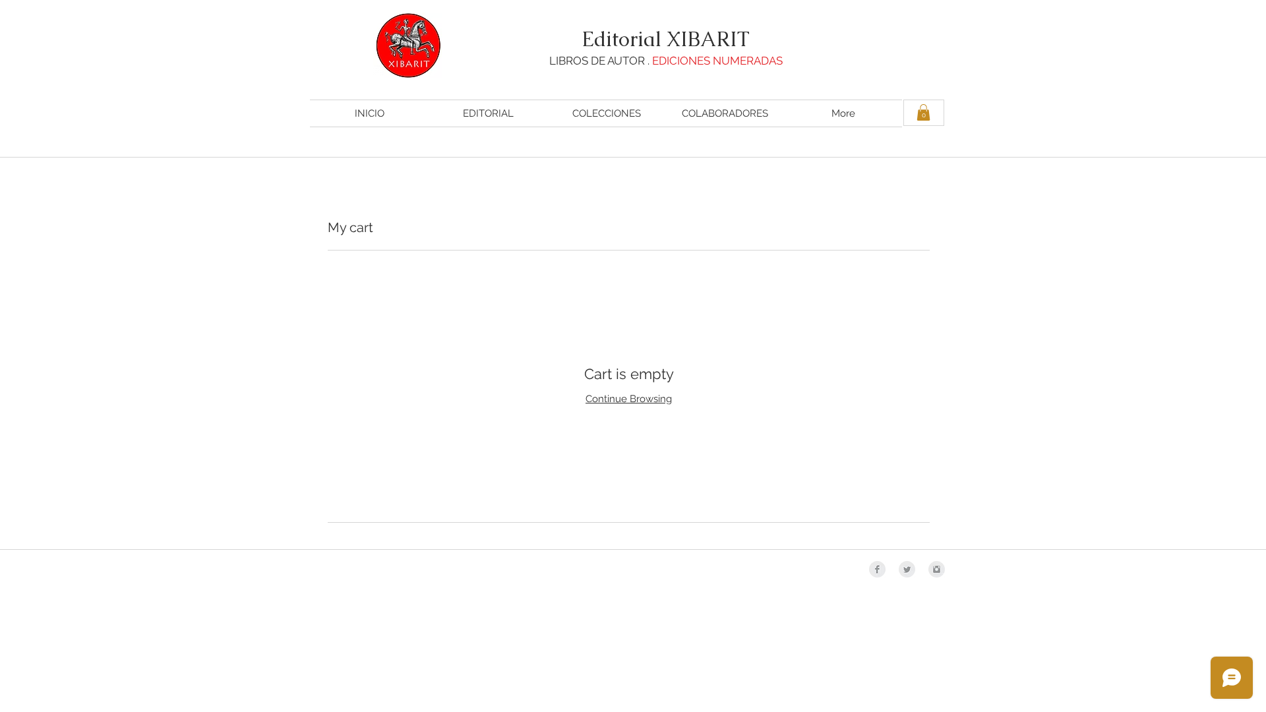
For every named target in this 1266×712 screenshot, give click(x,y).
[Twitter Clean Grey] (907, 569)
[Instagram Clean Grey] (936, 569)
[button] (923, 112)
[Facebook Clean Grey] (877, 569)
